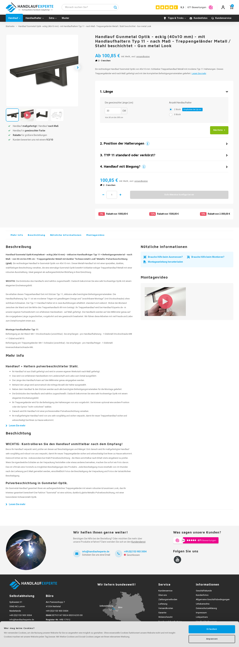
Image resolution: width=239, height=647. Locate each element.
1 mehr (120, 195)
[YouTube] (177, 559)
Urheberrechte (202, 604)
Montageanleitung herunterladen (165, 262)
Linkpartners (202, 617)
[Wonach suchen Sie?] (115, 7)
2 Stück (187, 109)
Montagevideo (95, 234)
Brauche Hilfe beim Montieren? (207, 257)
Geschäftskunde (204, 590)
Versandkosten (165, 608)
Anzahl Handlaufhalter (180, 102)
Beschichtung (36, 234)
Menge (111, 195)
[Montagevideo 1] (165, 301)
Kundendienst (138, 542)
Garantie (162, 612)
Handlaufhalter (33, 18)
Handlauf (13, 18)
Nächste (218, 130)
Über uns (162, 595)
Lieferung (162, 604)
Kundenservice (223, 18)
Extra (51, 18)
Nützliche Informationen (65, 234)
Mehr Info (17, 234)
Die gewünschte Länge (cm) (119, 102)
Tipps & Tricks (176, 18)
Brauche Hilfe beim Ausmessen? (165, 257)
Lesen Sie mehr (199, 73)
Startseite (10, 26)
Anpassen (212, 638)
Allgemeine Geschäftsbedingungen (213, 599)
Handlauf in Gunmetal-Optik (42, 263)
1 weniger (103, 195)
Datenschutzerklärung (206, 608)
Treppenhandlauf (86, 307)
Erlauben (212, 629)
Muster (65, 18)
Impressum (201, 612)
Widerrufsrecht (165, 617)
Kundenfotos (200, 18)
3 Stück (177, 114)
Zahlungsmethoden (167, 599)
